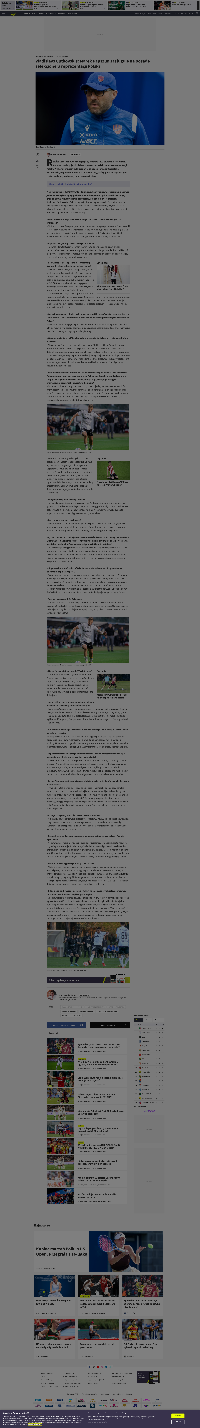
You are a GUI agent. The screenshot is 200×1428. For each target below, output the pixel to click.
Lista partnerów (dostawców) (97, 1422)
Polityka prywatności (35, 1424)
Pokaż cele (178, 1422)
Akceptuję (178, 1416)
